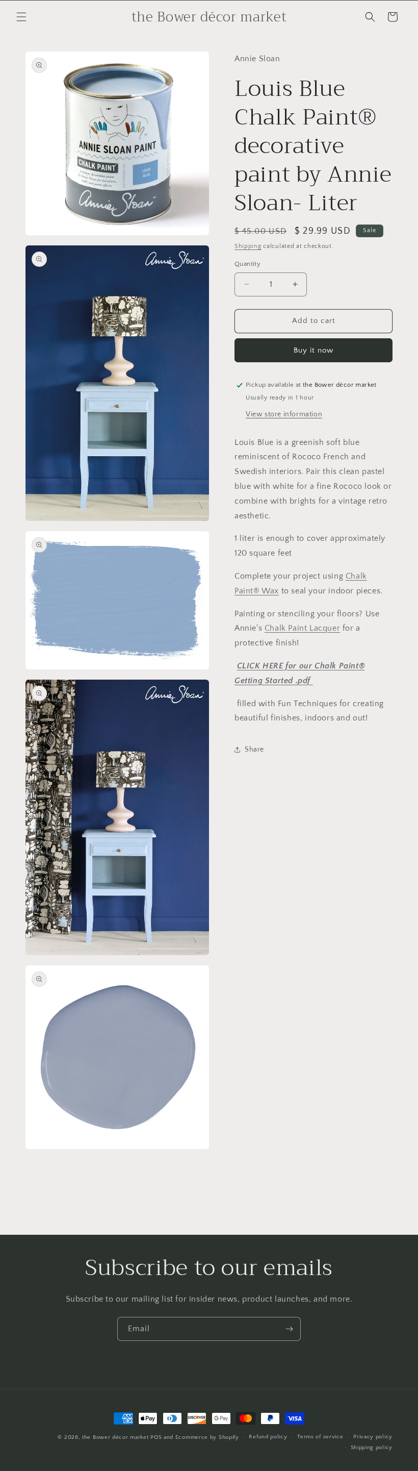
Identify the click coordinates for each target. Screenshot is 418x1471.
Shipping (248, 246)
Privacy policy (373, 1437)
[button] (21, 17)
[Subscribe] (289, 1329)
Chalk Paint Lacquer (302, 628)
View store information (284, 414)
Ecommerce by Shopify (207, 1437)
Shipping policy (372, 1447)
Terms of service (320, 1437)
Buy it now (313, 350)
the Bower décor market (115, 1437)
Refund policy (268, 1437)
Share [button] (254, 749)
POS (156, 1437)
